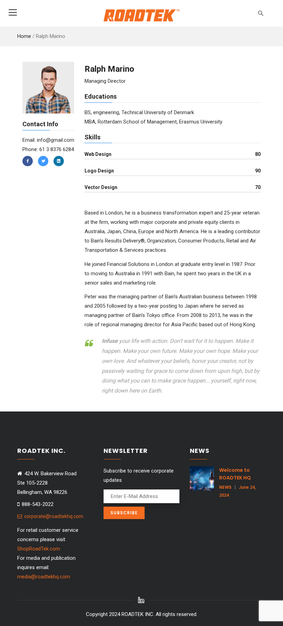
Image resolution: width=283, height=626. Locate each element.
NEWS (225, 487)
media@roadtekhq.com (43, 577)
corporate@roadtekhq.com (53, 516)
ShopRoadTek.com (38, 549)
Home (24, 36)
